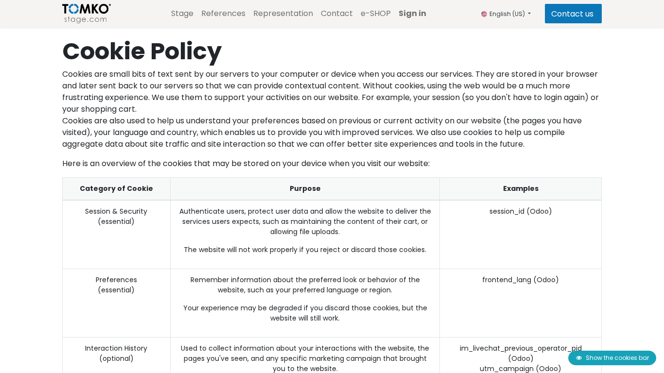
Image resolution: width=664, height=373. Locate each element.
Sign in (412, 13)
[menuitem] (182, 13)
